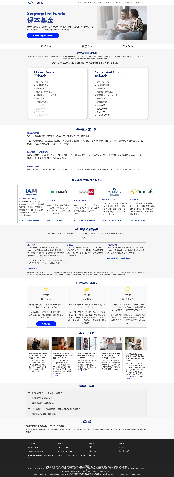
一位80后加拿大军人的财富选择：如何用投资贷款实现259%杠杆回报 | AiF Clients (135, 357)
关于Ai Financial (93, 455)
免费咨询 (46, 324)
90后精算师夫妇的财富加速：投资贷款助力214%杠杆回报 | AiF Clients (111, 355)
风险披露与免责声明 (124, 451)
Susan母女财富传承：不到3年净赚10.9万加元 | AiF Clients (86, 355)
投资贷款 (91, 443)
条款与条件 (122, 447)
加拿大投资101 (93, 451)
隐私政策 (121, 443)
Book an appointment (43, 35)
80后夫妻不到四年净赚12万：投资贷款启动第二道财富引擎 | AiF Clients (38, 355)
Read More (32, 373)
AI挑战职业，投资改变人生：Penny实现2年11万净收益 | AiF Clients (62, 355)
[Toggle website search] (147, 2)
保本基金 (91, 447)
